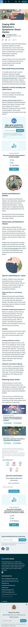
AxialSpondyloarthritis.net (9, 594)
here (3, 457)
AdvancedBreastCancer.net (10, 579)
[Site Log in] (19, 1)
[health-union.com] (8, 559)
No (12, 162)
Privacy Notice (5, 622)
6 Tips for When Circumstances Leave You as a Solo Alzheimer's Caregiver (12, 418)
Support (13, 464)
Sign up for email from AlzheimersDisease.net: (14, 126)
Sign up (23, 617)
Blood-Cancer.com (7, 598)
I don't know (15, 165)
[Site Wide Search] (8, 1)
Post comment (14, 491)
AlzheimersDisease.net (8, 585)
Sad (19, 464)
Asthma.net (5, 587)
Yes (13, 160)
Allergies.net (5, 583)
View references (7, 460)
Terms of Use (13, 622)
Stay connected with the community (13, 536)
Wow (10, 469)
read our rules (14, 478)
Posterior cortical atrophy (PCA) (11, 100)
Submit (14, 169)
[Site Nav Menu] (5, 1)
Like (7, 464)
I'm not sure (15, 521)
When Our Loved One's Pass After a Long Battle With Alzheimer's (14, 439)
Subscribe (24, 1)
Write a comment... (8, 487)
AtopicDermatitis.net (8, 590)
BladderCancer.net (7, 596)
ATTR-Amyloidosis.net (8, 592)
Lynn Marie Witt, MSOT (12, 34)
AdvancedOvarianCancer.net (10, 581)
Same (17, 469)
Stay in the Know (14, 609)
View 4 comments (13, 483)
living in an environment (11, 248)
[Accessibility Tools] (16, 1)
